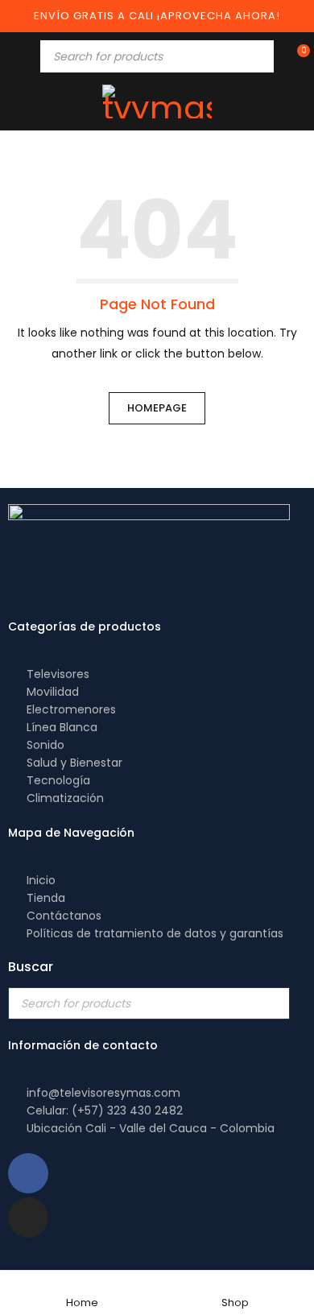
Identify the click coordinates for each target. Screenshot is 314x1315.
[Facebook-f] (28, 1173)
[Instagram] (28, 1217)
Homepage (157, 408)
